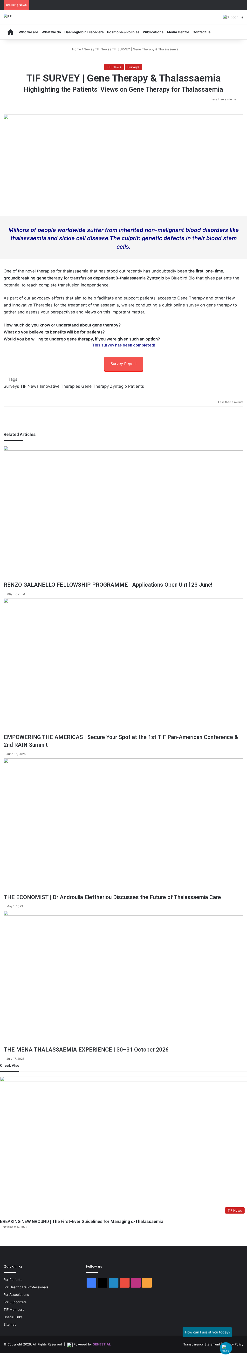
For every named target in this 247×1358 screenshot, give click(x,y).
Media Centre (178, 32)
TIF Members (14, 1309)
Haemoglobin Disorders (84, 32)
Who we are (28, 32)
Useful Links (13, 1317)
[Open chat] (226, 1348)
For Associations (16, 1295)
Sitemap (10, 1324)
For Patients (13, 1280)
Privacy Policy (233, 1344)
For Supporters (15, 1302)
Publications (153, 32)
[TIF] (8, 16)
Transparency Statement (201, 1344)
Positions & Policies (123, 32)
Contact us (201, 32)
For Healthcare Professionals (26, 1287)
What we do (51, 32)
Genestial (102, 1344)
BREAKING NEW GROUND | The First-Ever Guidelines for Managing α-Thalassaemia (81, 1221)
